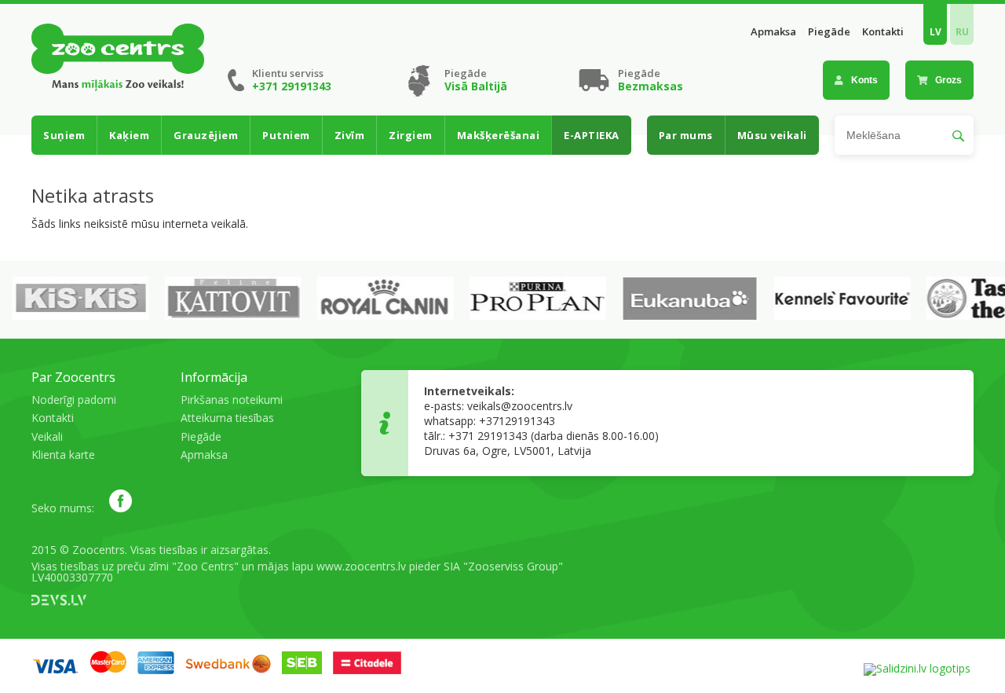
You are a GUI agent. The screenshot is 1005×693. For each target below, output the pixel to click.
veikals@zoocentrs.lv (519, 405)
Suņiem (64, 135)
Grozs (948, 80)
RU (962, 31)
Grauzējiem (206, 135)
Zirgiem (411, 135)
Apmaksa (773, 32)
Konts (864, 80)
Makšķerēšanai (498, 135)
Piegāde (829, 32)
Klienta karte (63, 454)
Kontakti (883, 32)
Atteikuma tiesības (227, 417)
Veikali (47, 436)
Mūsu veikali (772, 135)
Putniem (286, 135)
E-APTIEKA (591, 135)
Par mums (686, 135)
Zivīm (349, 135)
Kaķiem (129, 135)
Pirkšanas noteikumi (232, 399)
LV (935, 31)
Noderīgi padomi (73, 399)
